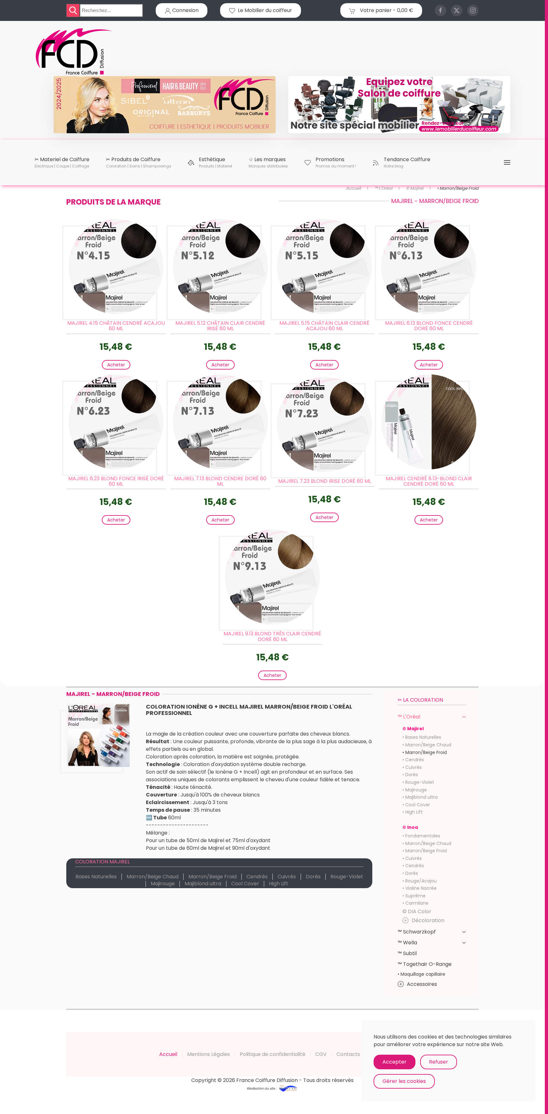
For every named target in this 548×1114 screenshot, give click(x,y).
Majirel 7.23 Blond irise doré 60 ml (324, 481)
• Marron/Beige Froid (424, 752)
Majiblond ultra (203, 883)
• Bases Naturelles (421, 737)
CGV (321, 1054)
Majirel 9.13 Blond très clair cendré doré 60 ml (272, 636)
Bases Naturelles (96, 876)
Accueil (168, 1054)
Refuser (438, 1061)
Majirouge (163, 883)
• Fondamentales (421, 836)
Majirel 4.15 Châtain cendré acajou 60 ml (116, 325)
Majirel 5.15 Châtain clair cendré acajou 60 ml (324, 325)
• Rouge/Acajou (419, 881)
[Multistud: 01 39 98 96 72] (288, 1087)
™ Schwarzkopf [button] (417, 931)
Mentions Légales (208, 1054)
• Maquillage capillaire (421, 974)
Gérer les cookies (404, 1081)
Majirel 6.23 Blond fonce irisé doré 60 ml (116, 481)
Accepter (394, 1061)
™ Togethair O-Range (425, 964)
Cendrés (257, 876)
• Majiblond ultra (420, 797)
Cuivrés (286, 876)
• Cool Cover (416, 805)
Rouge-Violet (346, 876)
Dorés (313, 876)
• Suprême (414, 896)
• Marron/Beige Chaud (426, 745)
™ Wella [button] (407, 942)
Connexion (185, 10)
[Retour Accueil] (74, 51)
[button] (62, 162)
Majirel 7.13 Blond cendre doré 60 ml (220, 481)
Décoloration (428, 920)
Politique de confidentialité (272, 1054)
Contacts (348, 1054)
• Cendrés (413, 760)
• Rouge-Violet (418, 782)
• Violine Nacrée (419, 888)
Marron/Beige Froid (212, 876)
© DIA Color (416, 911)
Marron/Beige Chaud (153, 876)
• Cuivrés (412, 767)
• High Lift (412, 812)
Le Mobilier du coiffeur (263, 10)
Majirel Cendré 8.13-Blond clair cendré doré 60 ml (429, 481)
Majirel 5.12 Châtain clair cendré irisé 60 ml (220, 325)
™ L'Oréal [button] (409, 716)
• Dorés (410, 774)
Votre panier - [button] (386, 10)
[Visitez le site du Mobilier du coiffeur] (399, 104)
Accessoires (422, 984)
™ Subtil (407, 953)
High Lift (278, 883)
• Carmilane (415, 903)
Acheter (116, 365)
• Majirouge (414, 790)
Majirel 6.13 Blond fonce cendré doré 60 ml (429, 325)
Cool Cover (245, 883)
